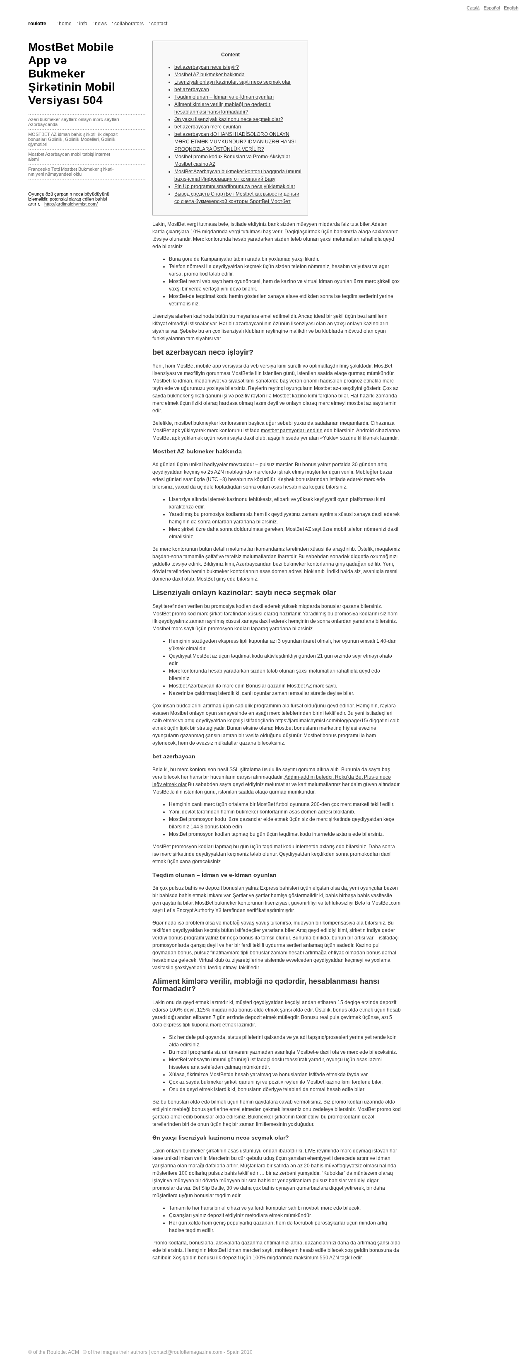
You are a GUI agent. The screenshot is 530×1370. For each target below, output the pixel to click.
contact (159, 24)
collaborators (129, 24)
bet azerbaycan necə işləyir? (206, 67)
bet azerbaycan (191, 89)
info (83, 24)
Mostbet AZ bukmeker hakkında (209, 74)
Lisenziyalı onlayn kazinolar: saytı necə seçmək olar (232, 82)
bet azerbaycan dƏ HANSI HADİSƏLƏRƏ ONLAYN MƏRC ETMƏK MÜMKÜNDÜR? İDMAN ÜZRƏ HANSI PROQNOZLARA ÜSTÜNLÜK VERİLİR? (235, 141)
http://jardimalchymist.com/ (71, 203)
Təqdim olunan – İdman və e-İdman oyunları (224, 97)
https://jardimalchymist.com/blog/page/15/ (321, 721)
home (65, 24)
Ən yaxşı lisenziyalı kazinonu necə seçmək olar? (228, 119)
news (101, 24)
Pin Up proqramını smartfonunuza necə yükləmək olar (234, 186)
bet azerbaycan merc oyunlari (207, 127)
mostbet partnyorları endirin (292, 430)
